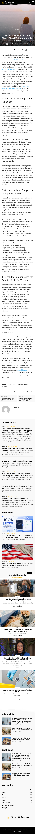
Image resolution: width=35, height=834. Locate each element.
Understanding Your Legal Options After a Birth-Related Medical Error (17, 630)
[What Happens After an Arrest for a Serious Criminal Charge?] (17, 552)
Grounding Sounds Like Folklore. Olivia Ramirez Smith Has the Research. (17, 659)
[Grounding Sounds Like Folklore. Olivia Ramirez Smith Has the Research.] (17, 647)
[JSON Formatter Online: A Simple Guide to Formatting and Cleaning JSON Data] (17, 524)
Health (5, 28)
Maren (17, 667)
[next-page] (19, 700)
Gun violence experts (9, 69)
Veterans (4, 386)
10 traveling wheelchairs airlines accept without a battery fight (17, 600)
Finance (4, 459)
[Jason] (7, 44)
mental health (22, 370)
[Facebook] (14, 50)
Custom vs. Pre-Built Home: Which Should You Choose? (21, 738)
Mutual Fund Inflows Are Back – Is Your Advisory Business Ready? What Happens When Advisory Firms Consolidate (17, 431)
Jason (11, 43)
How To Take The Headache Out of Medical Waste (17, 691)
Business (4, 446)
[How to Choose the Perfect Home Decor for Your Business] (6, 731)
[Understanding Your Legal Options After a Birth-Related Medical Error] (17, 618)
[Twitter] (18, 50)
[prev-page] (15, 700)
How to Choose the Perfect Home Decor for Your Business (22, 729)
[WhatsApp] (26, 50)
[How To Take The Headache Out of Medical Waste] (17, 679)
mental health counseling (20, 384)
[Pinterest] (22, 50)
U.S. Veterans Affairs (20, 60)
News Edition (17, 696)
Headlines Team (17, 635)
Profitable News (17, 606)
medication (9, 384)
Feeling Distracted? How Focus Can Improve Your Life (7, 399)
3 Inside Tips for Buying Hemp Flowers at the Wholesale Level (25, 399)
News (3, 426)
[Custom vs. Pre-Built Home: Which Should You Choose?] (6, 741)
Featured (4, 561)
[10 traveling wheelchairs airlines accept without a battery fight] (17, 588)
